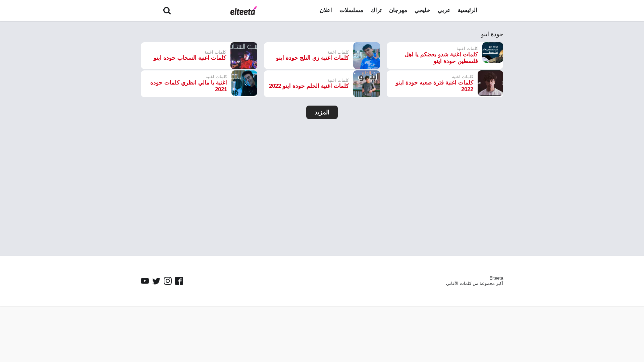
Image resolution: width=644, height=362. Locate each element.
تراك (376, 10)
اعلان (326, 10)
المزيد (322, 112)
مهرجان (398, 10)
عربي (444, 10)
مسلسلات (351, 10)
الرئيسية (467, 10)
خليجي (422, 10)
